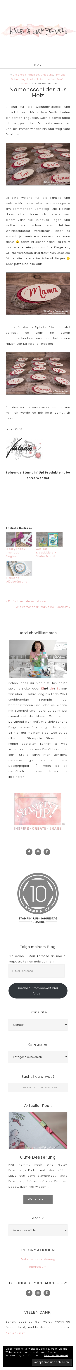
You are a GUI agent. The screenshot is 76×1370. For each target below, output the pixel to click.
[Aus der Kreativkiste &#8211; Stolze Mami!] (49, 539)
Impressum (38, 1267)
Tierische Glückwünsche (16, 579)
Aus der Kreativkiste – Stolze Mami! (46, 552)
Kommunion (48, 79)
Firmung (60, 74)
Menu (38, 64)
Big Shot (18, 74)
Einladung (47, 74)
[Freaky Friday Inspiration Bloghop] (19, 539)
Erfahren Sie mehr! (56, 1355)
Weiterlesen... (38, 1199)
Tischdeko (25, 83)
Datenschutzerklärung (38, 1259)
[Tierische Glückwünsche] (19, 568)
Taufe (60, 79)
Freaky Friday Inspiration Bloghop (15, 552)
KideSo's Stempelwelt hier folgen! (38, 990)
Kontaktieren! (16, 1333)
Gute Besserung (38, 1157)
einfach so (32, 74)
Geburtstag (18, 79)
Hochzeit (32, 79)
